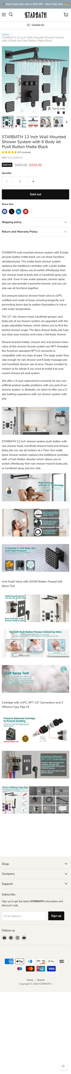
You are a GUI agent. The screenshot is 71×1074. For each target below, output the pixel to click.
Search (40, 980)
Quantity (6, 173)
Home (5, 34)
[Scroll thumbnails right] (66, 122)
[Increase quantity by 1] (33, 181)
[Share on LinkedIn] (18, 211)
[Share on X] (11, 211)
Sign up (56, 916)
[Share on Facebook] (4, 211)
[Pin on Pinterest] (25, 211)
